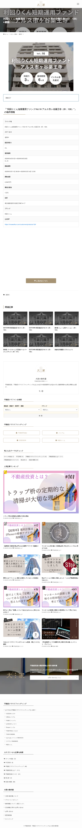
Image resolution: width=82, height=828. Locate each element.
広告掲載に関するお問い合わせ (14, 807)
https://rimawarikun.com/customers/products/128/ (20, 224)
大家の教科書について (11, 796)
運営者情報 (8, 815)
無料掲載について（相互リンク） (15, 804)
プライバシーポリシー (11, 800)
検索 (41, 416)
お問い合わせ (9, 811)
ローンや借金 (9, 456)
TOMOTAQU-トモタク (12, 731)
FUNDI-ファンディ (11, 720)
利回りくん (9, 744)
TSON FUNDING (10, 734)
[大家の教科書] (41, 4)
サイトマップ (9, 819)
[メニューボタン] (78, 4)
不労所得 (19, 456)
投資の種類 (33, 460)
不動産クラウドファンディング (36, 456)
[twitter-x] (40, 391)
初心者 (24, 460)
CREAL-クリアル (10, 717)
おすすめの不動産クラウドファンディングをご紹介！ (20, 710)
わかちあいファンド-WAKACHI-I (14, 738)
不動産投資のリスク (11, 460)
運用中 (7, 22)
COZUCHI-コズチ (10, 713)
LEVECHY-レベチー (11, 724)
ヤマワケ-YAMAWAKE (12, 741)
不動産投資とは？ (56, 456)
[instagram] (42, 391)
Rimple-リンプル (10, 727)
